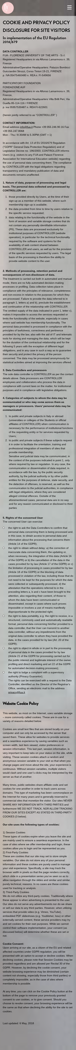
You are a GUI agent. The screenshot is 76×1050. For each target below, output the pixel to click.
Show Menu (69, 7)
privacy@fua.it (16, 692)
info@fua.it (26, 126)
